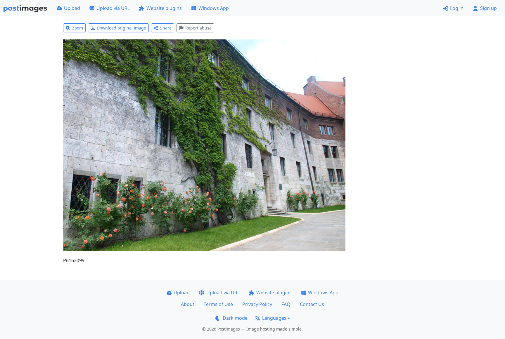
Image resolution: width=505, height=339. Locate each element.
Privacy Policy (257, 304)
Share (166, 28)
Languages (274, 318)
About (187, 304)
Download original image (121, 28)
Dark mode (235, 318)
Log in (457, 8)
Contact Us (312, 304)
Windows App (213, 8)
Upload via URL (113, 8)
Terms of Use (218, 304)
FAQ (285, 304)
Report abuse (198, 28)
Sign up (488, 8)
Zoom (77, 28)
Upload (72, 8)
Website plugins (164, 8)
